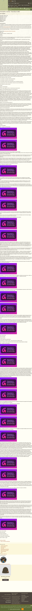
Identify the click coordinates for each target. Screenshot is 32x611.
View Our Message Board (25, 601)
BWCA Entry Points (24, 597)
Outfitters (19, 5)
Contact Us (30, 3)
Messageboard (17, 3)
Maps (1, 552)
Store (17, 6)
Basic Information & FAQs (25, 596)
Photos (11, 6)
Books (9, 6)
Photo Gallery (23, 595)
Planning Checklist (3, 551)
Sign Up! (13, 3)
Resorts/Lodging (3, 546)
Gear (14, 6)
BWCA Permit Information (4, 550)
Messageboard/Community (5, 549)
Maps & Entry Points (26, 5)
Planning (15, 5)
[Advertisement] (6, 586)
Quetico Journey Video (6, 26)
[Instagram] (29, 9)
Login (9, 3)
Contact (10, 9)
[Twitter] (26, 9)
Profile (12, 1)
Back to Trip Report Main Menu (5, 541)
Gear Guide (23, 598)
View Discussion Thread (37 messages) (9, 31)
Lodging (22, 5)
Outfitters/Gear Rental (4, 545)
